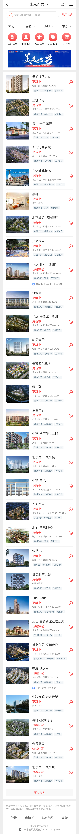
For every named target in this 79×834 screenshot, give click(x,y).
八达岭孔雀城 (41, 170)
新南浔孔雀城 (41, 147)
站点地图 (48, 817)
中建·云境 (39, 480)
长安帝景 (38, 504)
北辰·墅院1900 (42, 527)
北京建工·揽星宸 (43, 767)
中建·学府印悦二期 (45, 433)
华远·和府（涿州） (45, 264)
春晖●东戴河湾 (42, 720)
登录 (14, 817)
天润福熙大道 (41, 76)
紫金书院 (38, 410)
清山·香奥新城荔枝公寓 (48, 621)
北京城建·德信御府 (45, 217)
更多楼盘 (39, 792)
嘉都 (35, 194)
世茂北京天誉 (41, 574)
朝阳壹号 (38, 340)
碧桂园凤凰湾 (41, 363)
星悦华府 (38, 100)
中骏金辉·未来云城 (45, 696)
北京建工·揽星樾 (43, 457)
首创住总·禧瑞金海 (45, 645)
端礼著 (37, 386)
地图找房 (67, 14)
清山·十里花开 (42, 123)
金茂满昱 (38, 743)
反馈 (65, 817)
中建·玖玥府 (40, 668)
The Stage (39, 598)
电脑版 (29, 817)
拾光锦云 (38, 241)
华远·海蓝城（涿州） (46, 316)
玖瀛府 (37, 293)
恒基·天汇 (39, 551)
